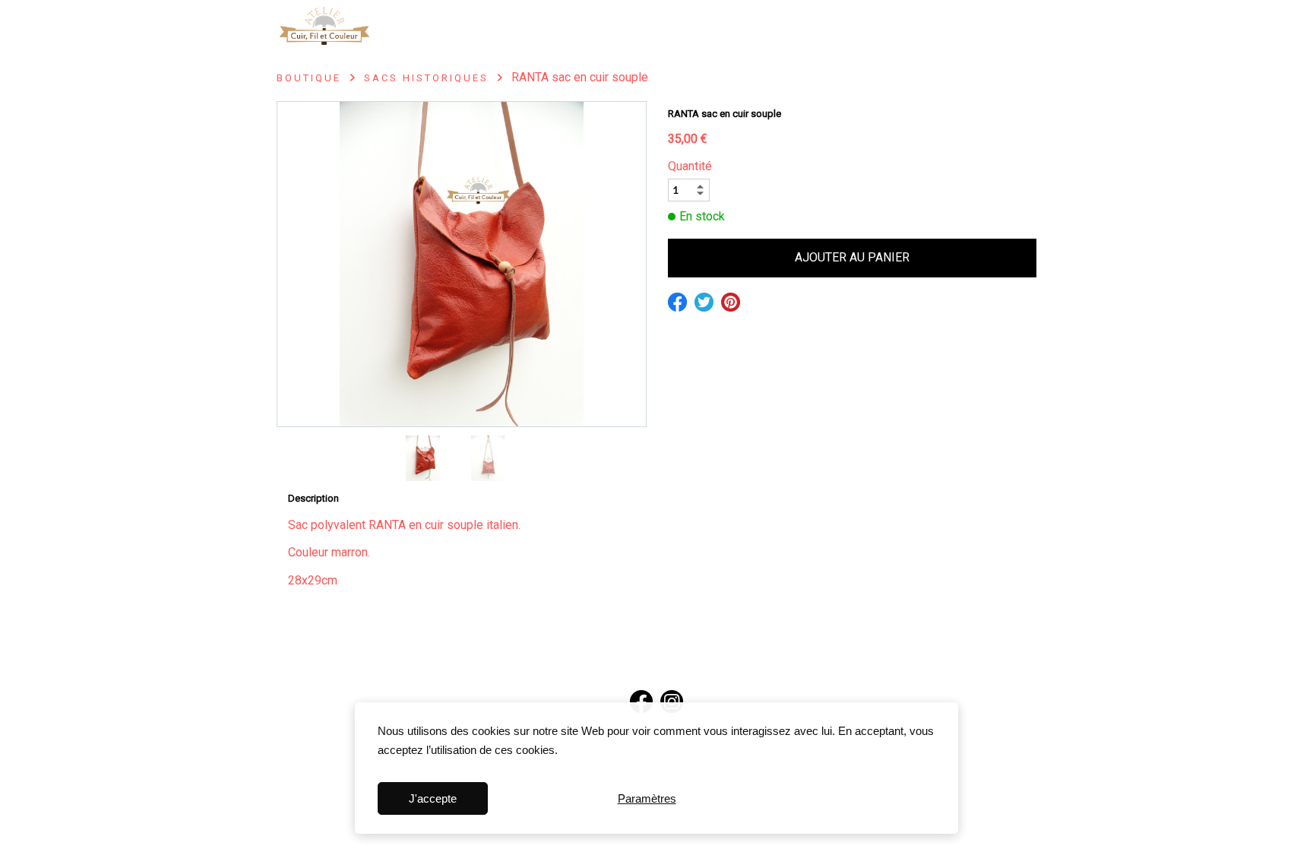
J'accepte (433, 798)
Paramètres (647, 798)
